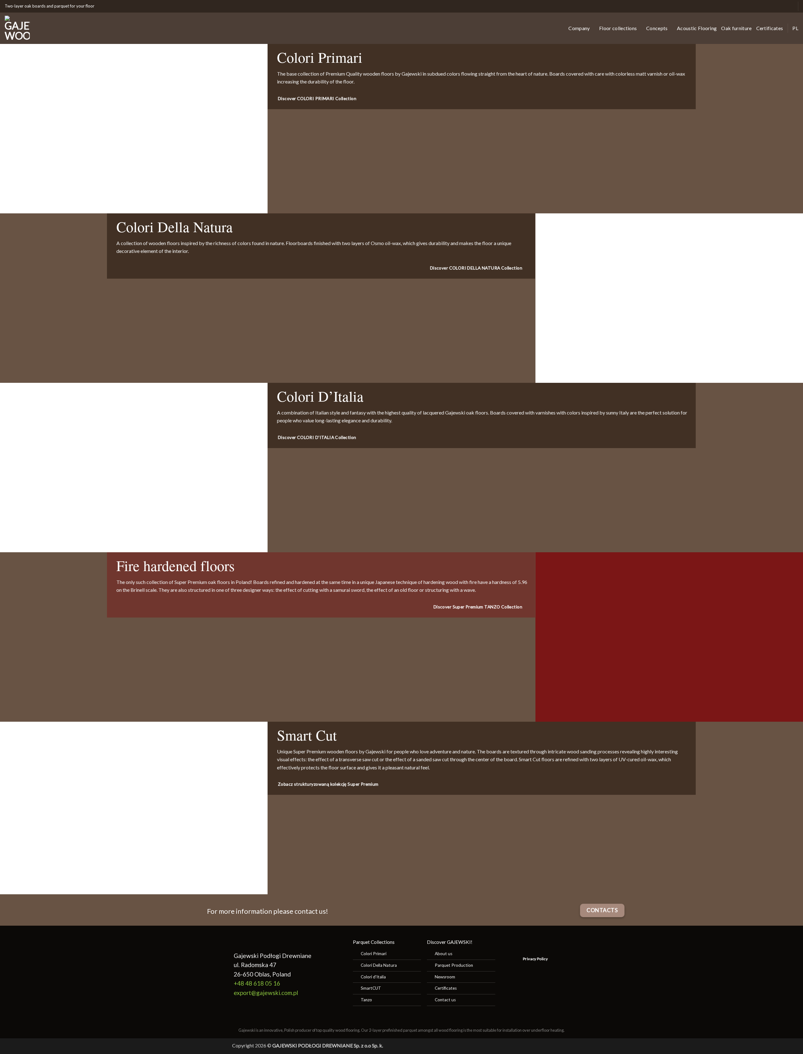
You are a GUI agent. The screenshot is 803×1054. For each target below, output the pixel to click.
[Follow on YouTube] (789, 6)
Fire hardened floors (175, 565)
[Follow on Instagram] (763, 6)
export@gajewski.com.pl (266, 992)
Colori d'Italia (373, 976)
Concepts (657, 28)
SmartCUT (371, 988)
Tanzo (366, 999)
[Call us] (776, 6)
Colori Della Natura (174, 226)
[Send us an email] (770, 6)
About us (443, 953)
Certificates (769, 28)
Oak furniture (736, 28)
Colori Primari (319, 57)
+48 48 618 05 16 (257, 983)
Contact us (445, 999)
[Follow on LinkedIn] (783, 6)
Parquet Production (454, 965)
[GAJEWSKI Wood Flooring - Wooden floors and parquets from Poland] (44, 28)
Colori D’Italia (320, 396)
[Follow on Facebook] (756, 6)
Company (579, 28)
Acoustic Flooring (697, 28)
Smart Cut (307, 735)
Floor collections (618, 28)
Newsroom (445, 976)
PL (795, 28)
